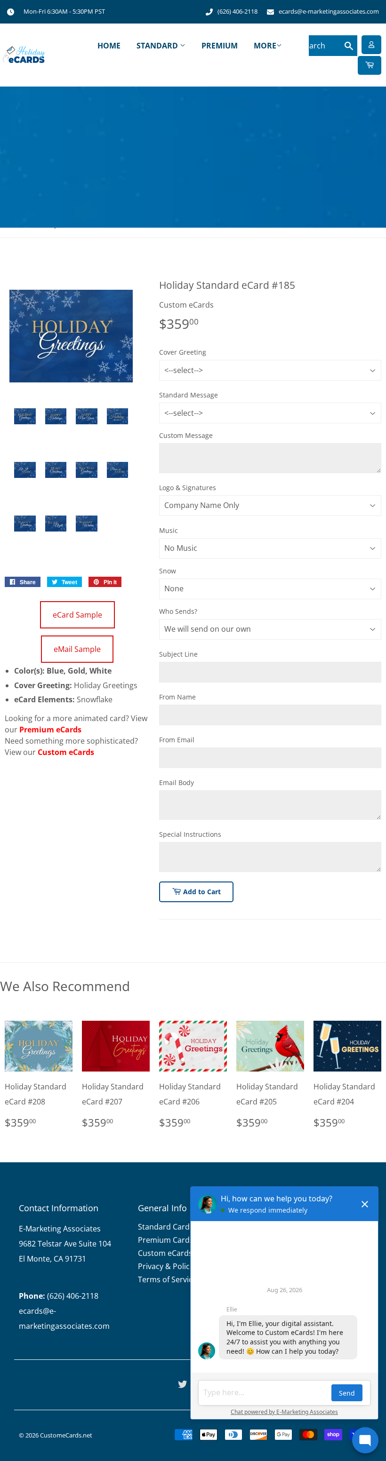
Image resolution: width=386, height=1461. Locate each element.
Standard (158, 45)
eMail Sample (77, 649)
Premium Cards (165, 1240)
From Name (177, 696)
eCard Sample (77, 615)
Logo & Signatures (187, 487)
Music (168, 530)
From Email (176, 739)
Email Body (176, 782)
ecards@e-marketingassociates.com (329, 11)
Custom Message (186, 435)
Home (109, 45)
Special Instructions (190, 834)
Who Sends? (178, 611)
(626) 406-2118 (237, 11)
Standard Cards (165, 1227)
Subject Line (178, 654)
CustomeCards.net (66, 1435)
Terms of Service (167, 1279)
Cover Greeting (182, 352)
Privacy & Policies (169, 1266)
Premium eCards (50, 729)
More (265, 45)
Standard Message (188, 394)
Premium (219, 45)
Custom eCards (66, 752)
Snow (167, 570)
